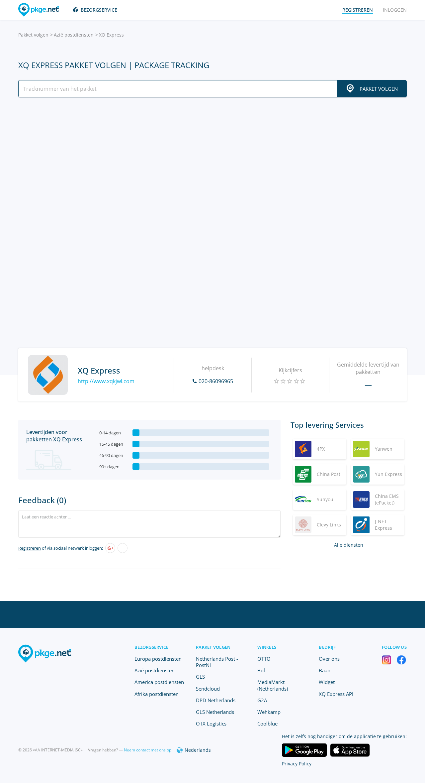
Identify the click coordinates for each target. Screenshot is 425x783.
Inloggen (395, 10)
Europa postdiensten (158, 658)
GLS (200, 676)
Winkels (266, 647)
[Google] (110, 548)
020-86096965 (216, 381)
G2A (262, 700)
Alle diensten (348, 545)
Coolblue (267, 723)
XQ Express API (336, 694)
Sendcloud (208, 688)
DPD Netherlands (215, 700)
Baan (324, 670)
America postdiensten (159, 682)
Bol (261, 670)
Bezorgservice (99, 10)
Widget (327, 682)
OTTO (264, 658)
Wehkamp (269, 712)
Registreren (29, 548)
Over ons (329, 658)
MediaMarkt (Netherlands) (272, 685)
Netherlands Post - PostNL (217, 661)
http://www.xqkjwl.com (106, 381)
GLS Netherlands (215, 712)
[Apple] (123, 548)
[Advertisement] (212, 160)
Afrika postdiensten (156, 694)
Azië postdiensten (74, 35)
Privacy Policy (296, 763)
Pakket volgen (33, 35)
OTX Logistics (211, 723)
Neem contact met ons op (147, 750)
